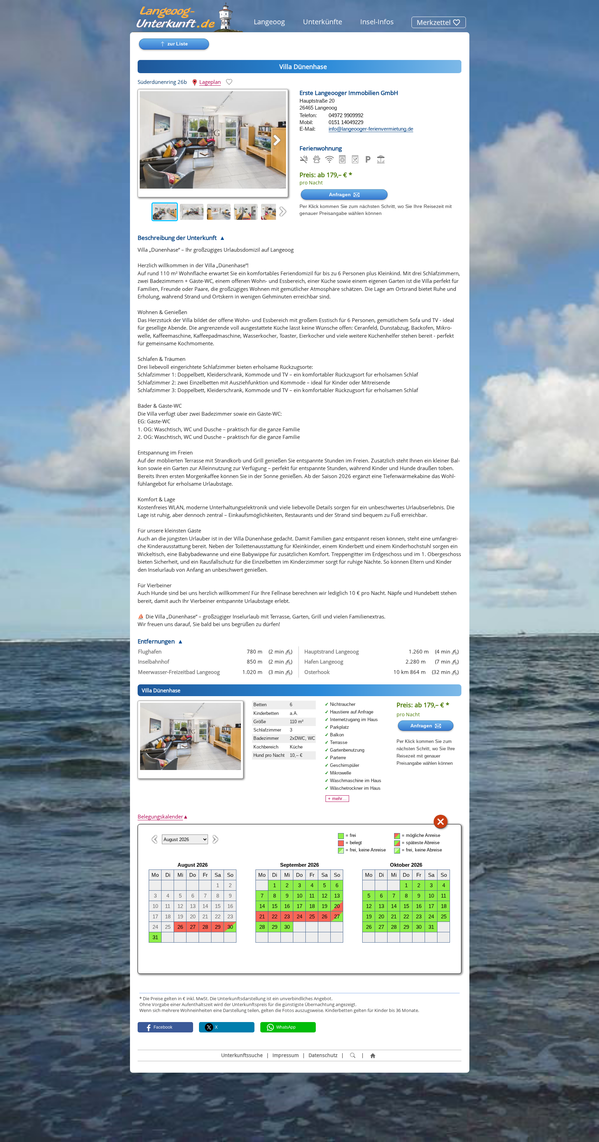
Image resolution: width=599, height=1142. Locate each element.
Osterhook (317, 671)
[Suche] (352, 1055)
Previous (144, 211)
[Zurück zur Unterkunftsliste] (174, 44)
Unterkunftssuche (242, 1055)
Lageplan (210, 81)
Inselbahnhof (153, 661)
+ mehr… (337, 798)
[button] (165, 1027)
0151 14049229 (346, 122)
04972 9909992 (346, 115)
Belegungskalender (163, 816)
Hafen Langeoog (323, 661)
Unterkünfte (322, 21)
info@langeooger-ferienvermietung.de (371, 129)
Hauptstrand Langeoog (331, 651)
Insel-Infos (377, 21)
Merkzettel (434, 22)
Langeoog (269, 21)
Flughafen (150, 651)
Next (283, 211)
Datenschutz (323, 1055)
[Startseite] (372, 1055)
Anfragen (341, 194)
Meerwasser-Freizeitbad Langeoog (179, 671)
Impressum (285, 1055)
